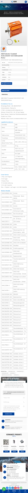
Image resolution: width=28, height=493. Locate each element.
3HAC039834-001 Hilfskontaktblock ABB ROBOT (22, 446)
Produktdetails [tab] (5, 94)
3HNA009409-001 (20, 371)
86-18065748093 (12, 469)
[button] (26, 446)
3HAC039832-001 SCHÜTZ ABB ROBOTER (14, 446)
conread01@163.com (14, 465)
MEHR (6, 451)
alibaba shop (17, 485)
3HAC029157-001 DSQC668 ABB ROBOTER (6, 446)
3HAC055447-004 (11, 371)
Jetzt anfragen (7, 83)
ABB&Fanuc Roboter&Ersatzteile (15, 12)
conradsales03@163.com (15, 466)
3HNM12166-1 (12, 373)
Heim (7, 12)
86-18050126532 (12, 472)
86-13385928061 (12, 470)
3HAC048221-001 (5, 373)
